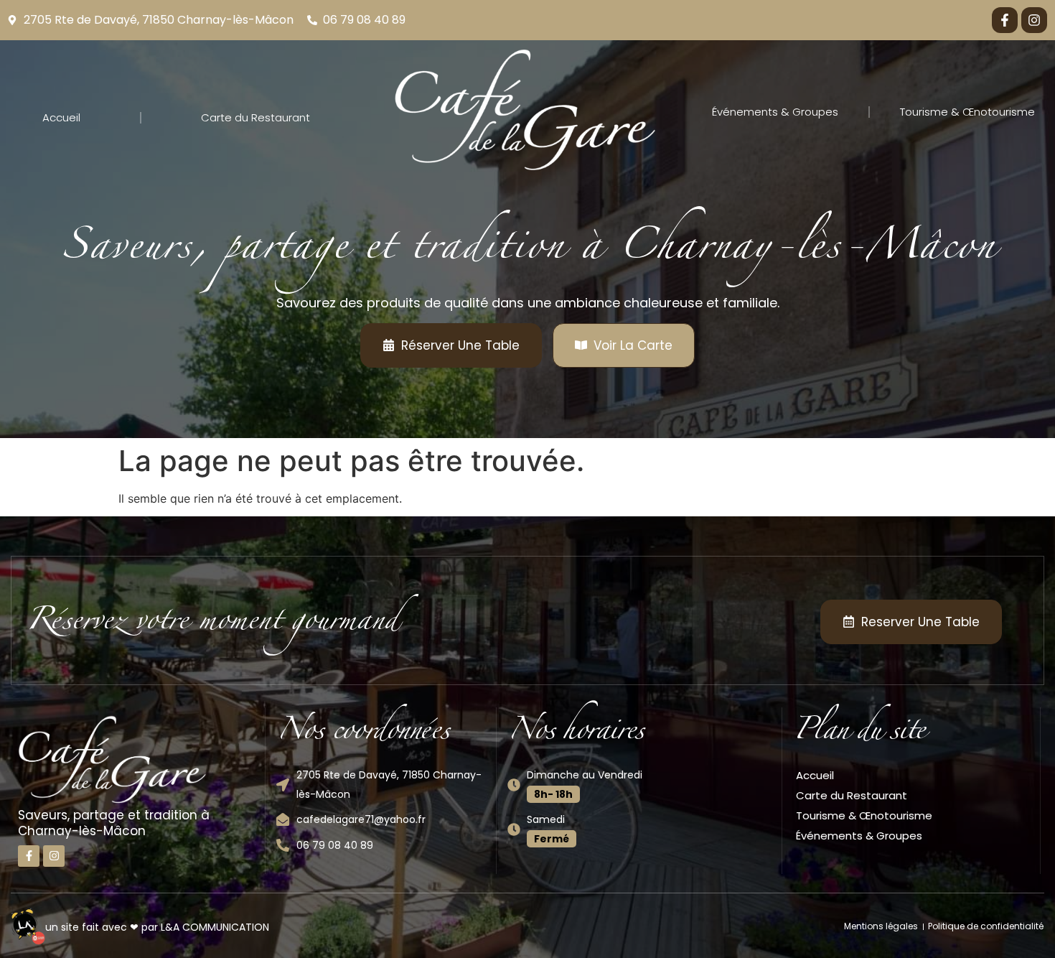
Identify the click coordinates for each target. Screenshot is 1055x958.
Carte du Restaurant (255, 117)
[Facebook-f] (1005, 20)
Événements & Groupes (775, 111)
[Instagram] (1034, 20)
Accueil (61, 117)
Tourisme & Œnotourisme (967, 111)
